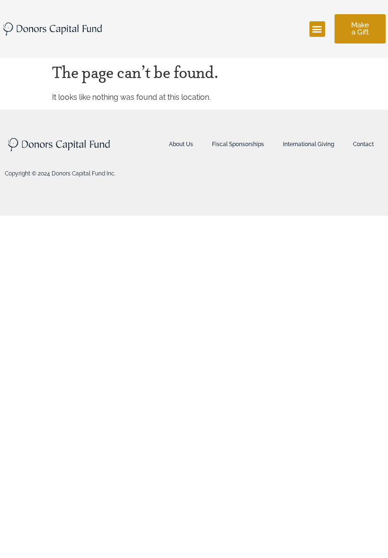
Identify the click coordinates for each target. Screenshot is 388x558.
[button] (317, 29)
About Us (181, 144)
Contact (363, 144)
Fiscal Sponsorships (238, 144)
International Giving (308, 144)
